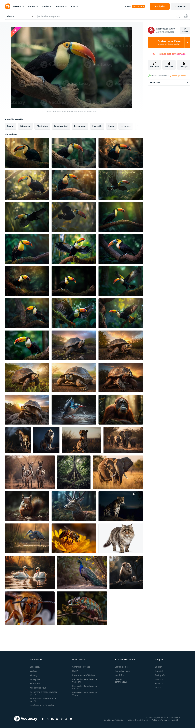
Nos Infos (119, 675)
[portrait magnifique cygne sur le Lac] (30, 572)
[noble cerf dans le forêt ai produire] (74, 506)
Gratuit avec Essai (169, 42)
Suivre (185, 32)
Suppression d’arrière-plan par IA (43, 699)
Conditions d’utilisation (114, 720)
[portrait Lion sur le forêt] (46, 440)
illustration (42, 126)
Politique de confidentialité (138, 720)
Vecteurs (17, 6)
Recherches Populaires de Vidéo (84, 693)
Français (159, 683)
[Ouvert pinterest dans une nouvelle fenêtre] (57, 718)
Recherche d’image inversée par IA (43, 693)
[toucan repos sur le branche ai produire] (27, 153)
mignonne (25, 126)
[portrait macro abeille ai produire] (74, 538)
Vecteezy (34, 671)
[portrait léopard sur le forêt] (18, 440)
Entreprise (35, 679)
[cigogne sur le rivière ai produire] (27, 538)
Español (159, 671)
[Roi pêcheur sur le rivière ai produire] (74, 410)
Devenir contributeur (121, 680)
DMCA (75, 671)
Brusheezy (35, 666)
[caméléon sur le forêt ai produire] (82, 608)
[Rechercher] (178, 16)
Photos (31, 6)
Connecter (181, 6)
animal (10, 126)
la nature (126, 126)
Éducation (35, 683)
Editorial (60, 6)
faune (111, 126)
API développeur (38, 687)
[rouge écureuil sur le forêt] (27, 506)
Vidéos (45, 6)
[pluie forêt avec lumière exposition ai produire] (73, 472)
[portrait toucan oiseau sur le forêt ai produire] (120, 217)
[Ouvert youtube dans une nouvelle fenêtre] (71, 718)
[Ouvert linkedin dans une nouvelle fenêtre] (52, 718)
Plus (73, 6)
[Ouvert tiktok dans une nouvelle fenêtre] (61, 718)
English (158, 666)
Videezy (33, 675)
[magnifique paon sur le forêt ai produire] (82, 572)
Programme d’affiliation (83, 675)
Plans (128, 6)
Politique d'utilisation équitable (165, 720)
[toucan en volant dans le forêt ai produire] (120, 185)
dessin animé (61, 126)
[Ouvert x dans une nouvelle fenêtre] (66, 718)
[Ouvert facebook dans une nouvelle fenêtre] (43, 718)
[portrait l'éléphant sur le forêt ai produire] (123, 440)
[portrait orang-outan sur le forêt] (120, 410)
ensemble (97, 126)
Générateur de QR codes (42, 705)
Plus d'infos (155, 82)
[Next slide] (138, 126)
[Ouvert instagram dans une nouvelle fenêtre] (48, 718)
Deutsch (159, 679)
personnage (80, 126)
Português (160, 675)
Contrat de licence (81, 666)
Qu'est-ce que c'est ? (178, 75)
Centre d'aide (121, 666)
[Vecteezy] (7, 6)
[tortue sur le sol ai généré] (74, 345)
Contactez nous (122, 671)
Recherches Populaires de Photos (84, 687)
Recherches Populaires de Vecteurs (84, 680)
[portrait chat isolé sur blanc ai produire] (120, 538)
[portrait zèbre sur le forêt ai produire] (30, 472)
